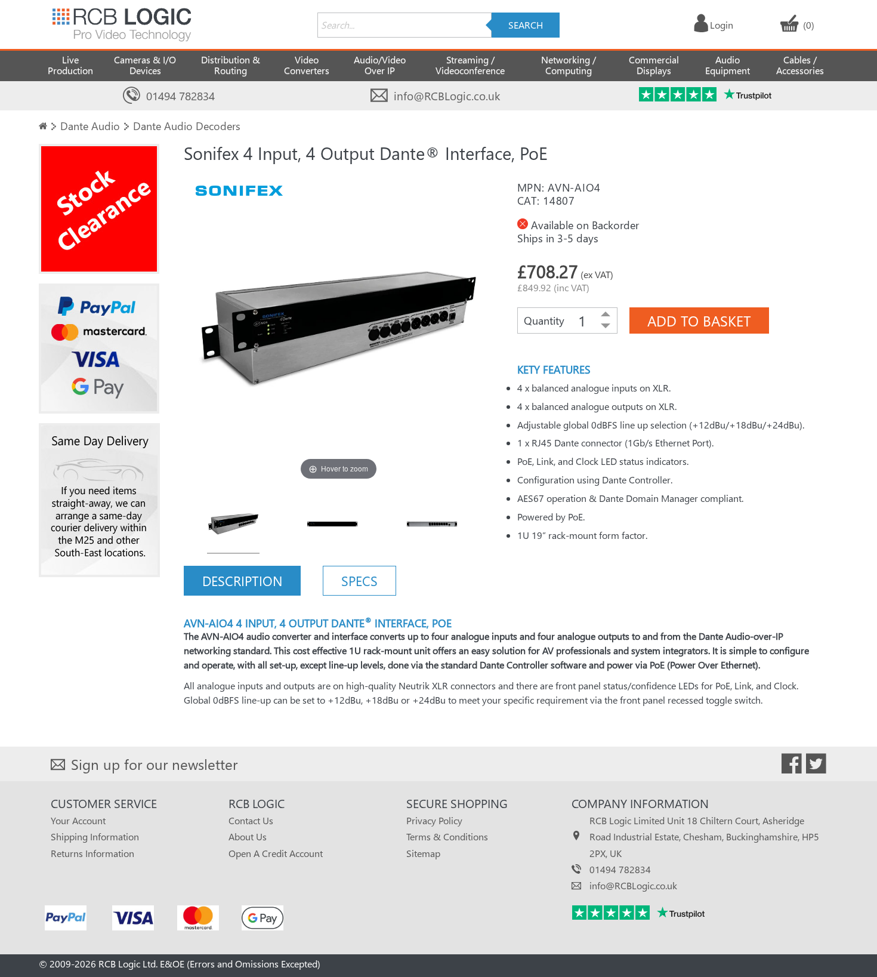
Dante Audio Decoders (186, 125)
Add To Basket (699, 320)
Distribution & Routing (230, 64)
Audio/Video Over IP (380, 64)
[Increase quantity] (605, 314)
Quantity (544, 320)
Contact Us (250, 820)
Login (721, 25)
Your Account (78, 820)
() (808, 25)
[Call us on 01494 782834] (131, 95)
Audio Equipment (727, 64)
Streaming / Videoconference (470, 64)
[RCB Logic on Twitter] (816, 765)
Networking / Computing (568, 64)
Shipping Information (95, 836)
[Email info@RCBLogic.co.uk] (379, 95)
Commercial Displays (654, 64)
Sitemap (423, 853)
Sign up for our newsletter (154, 763)
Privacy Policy (434, 820)
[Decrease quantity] (605, 326)
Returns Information (92, 853)
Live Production (70, 64)
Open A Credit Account (275, 853)
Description (242, 581)
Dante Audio (90, 125)
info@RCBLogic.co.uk (447, 95)
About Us (247, 836)
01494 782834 (180, 95)
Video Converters (306, 64)
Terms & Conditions (447, 836)
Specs (359, 581)
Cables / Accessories (800, 64)
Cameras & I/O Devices (145, 64)
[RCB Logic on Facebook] (792, 765)
